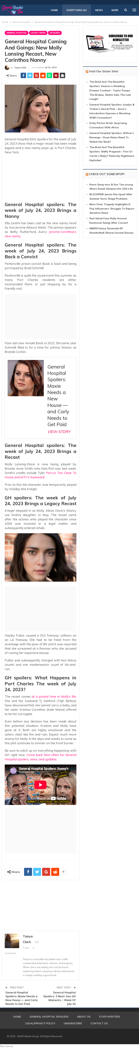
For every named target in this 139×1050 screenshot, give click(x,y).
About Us (83, 1016)
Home (54, 10)
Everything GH (77, 10)
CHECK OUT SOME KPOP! (107, 174)
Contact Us (99, 1023)
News (99, 10)
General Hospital (17, 33)
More (114, 10)
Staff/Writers (109, 1016)
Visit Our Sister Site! (103, 71)
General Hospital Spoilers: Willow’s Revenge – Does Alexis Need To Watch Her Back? (111, 137)
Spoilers (55, 33)
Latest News (38, 33)
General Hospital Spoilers (49, 1016)
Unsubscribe (73, 1023)
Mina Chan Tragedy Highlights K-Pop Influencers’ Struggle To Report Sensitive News (111, 209)
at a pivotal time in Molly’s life (53, 696)
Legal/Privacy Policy (40, 1023)
